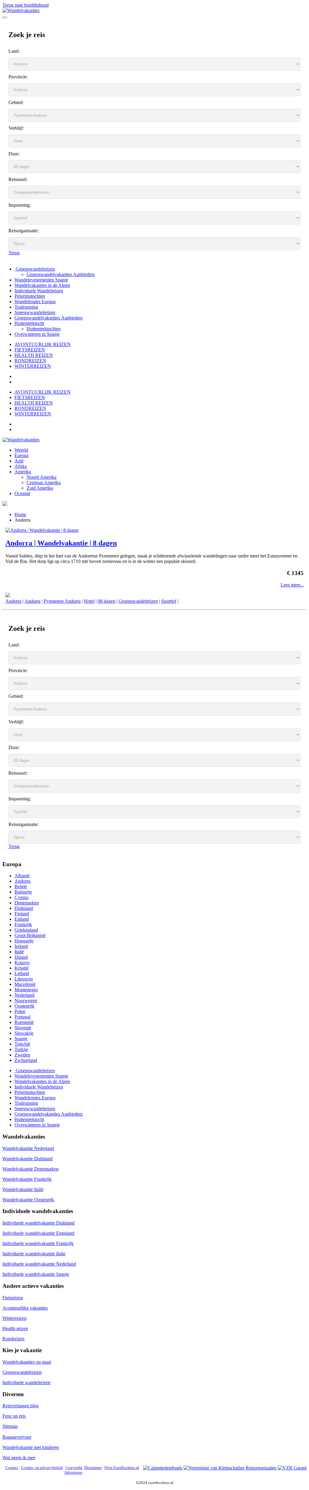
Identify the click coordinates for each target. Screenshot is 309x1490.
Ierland (21, 946)
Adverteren (73, 1472)
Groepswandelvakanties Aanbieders (61, 274)
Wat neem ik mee (18, 1457)
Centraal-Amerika (44, 482)
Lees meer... (292, 584)
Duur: (14, 153)
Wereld (21, 450)
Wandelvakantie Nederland (28, 1148)
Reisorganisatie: (23, 230)
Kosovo (22, 962)
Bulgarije (23, 891)
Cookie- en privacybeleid (42, 1467)
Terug (14, 252)
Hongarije (23, 940)
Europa (21, 455)
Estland (21, 919)
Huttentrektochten (44, 328)
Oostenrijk (24, 1006)
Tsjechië (22, 1044)
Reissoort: (17, 179)
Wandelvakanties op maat (26, 1362)
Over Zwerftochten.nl (121, 1467)
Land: (14, 51)
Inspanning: (19, 205)
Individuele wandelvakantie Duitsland (38, 1222)
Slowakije (23, 1033)
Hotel (89, 601)
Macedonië (25, 984)
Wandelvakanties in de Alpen (42, 285)
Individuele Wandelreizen (38, 290)
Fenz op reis (14, 1416)
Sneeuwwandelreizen (34, 312)
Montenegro (26, 989)
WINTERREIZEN (32, 366)
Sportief (168, 601)
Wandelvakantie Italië (22, 1189)
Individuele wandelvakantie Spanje (35, 1274)
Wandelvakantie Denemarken (30, 1168)
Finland (21, 913)
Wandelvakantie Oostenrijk (28, 1199)
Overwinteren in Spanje (37, 334)
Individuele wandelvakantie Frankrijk (38, 1243)
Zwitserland (25, 1060)
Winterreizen (14, 1318)
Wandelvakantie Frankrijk (27, 1179)
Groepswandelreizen (34, 269)
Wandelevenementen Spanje (41, 279)
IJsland (21, 957)
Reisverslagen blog (20, 1405)
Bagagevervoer (16, 1437)
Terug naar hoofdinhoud (25, 5)
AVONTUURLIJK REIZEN (42, 344)
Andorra (13, 601)
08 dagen (106, 601)
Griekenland (26, 929)
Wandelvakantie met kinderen (30, 1447)
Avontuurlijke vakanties (25, 1308)
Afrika (20, 466)
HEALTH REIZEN (33, 355)
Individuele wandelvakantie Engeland (38, 1233)
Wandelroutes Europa (35, 301)
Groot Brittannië (30, 935)
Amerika (22, 471)
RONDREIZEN (30, 360)
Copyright (73, 1467)
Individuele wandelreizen (26, 1382)
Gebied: (16, 102)
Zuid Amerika (40, 488)
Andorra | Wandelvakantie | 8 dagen (61, 543)
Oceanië (22, 493)
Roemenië (24, 1022)
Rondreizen (13, 1338)
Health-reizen (15, 1328)
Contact (11, 1467)
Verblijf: (16, 128)
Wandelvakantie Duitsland (27, 1158)
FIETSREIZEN (29, 349)
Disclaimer (93, 1467)
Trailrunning (26, 307)
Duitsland (23, 908)
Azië (19, 460)
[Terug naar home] (21, 10)
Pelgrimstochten (29, 296)
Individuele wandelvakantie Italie (33, 1253)
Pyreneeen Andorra (62, 601)
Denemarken (26, 902)
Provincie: (18, 76)
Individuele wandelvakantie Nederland (39, 1263)
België (20, 886)
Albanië (22, 875)
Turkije (21, 1049)
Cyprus (21, 897)
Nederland (24, 995)
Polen (19, 1011)
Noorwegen (25, 1000)
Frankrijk (23, 924)
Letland (21, 973)
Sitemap (10, 1426)
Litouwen (23, 978)
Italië (19, 951)
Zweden (22, 1054)
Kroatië (21, 968)
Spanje (20, 1038)
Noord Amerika (41, 477)
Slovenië (22, 1027)
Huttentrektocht (29, 323)
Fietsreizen (12, 1297)
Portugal (22, 1016)
